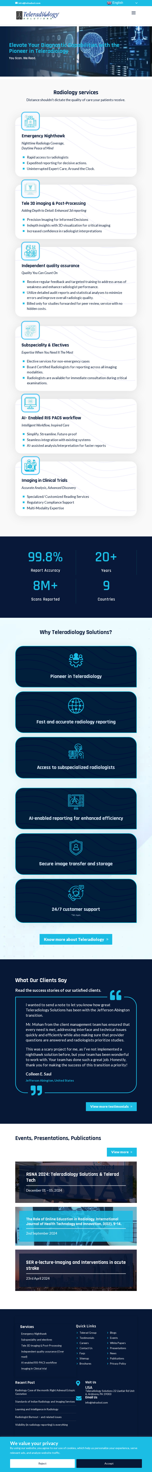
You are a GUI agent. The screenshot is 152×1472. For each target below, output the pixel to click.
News (113, 1353)
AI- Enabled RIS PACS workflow (51, 418)
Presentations (118, 1348)
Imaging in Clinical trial (34, 1368)
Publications (117, 1358)
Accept (109, 1463)
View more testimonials (109, 1106)
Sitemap (84, 1358)
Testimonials (87, 1337)
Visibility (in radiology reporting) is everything (41, 1424)
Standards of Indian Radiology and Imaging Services (45, 1401)
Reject (42, 1463)
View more (120, 1152)
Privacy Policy (118, 1363)
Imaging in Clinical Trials (44, 480)
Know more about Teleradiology (74, 939)
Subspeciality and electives (36, 1339)
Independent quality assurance (50, 266)
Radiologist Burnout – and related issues (38, 1417)
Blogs (113, 1332)
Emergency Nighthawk (43, 136)
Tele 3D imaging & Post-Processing (54, 203)
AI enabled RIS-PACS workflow (39, 1362)
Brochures (85, 1363)
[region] (76, 1454)
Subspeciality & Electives (45, 345)
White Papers (118, 1343)
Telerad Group (88, 1332)
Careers (84, 1343)
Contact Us (86, 1348)
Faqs (82, 1353)
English (117, 2)
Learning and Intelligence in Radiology (36, 1409)
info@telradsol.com (96, 1402)
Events (114, 1337)
